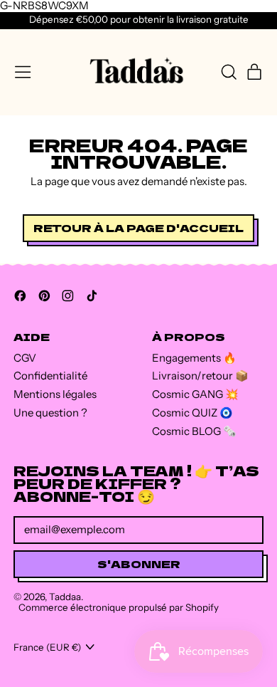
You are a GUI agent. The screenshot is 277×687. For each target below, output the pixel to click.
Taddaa (65, 596)
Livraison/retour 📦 (200, 375)
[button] (228, 72)
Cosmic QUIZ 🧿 (192, 412)
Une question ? (50, 412)
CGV (24, 358)
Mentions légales (55, 394)
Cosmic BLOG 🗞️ (194, 431)
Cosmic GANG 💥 (195, 394)
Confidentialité (50, 375)
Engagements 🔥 (194, 358)
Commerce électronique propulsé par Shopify (118, 607)
